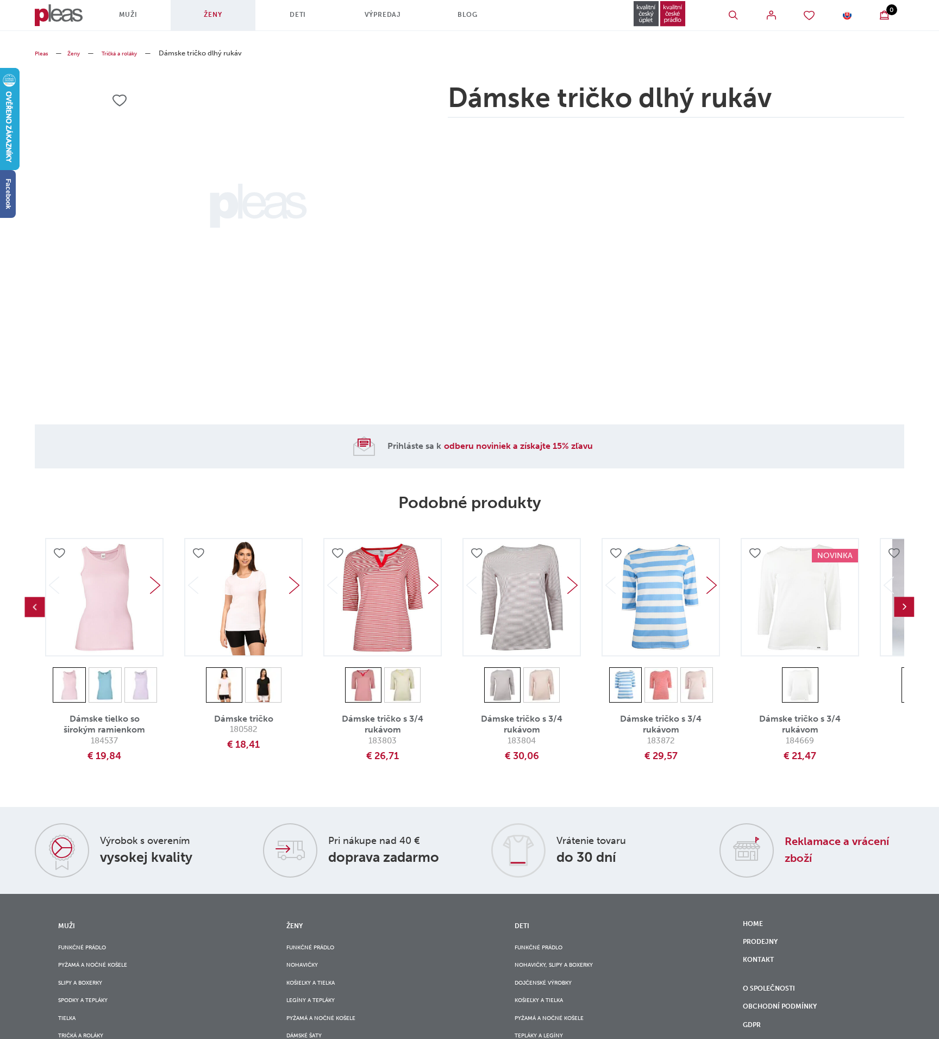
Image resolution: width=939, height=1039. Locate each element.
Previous (35, 607)
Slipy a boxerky (87, 992)
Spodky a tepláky (90, 1015)
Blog (480, 19)
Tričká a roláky (132, 53)
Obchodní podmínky (788, 1029)
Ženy (225, 19)
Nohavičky (307, 970)
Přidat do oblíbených (61, 555)
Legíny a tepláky (317, 1015)
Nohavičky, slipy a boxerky (565, 970)
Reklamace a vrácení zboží (827, 849)
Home (755, 925)
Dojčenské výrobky (552, 992)
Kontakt (762, 970)
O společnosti (776, 1006)
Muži (140, 19)
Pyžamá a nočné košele (102, 970)
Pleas (43, 53)
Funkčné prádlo (89, 948)
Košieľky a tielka (317, 992)
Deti (310, 19)
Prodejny (764, 948)
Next (155, 585)
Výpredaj (395, 19)
